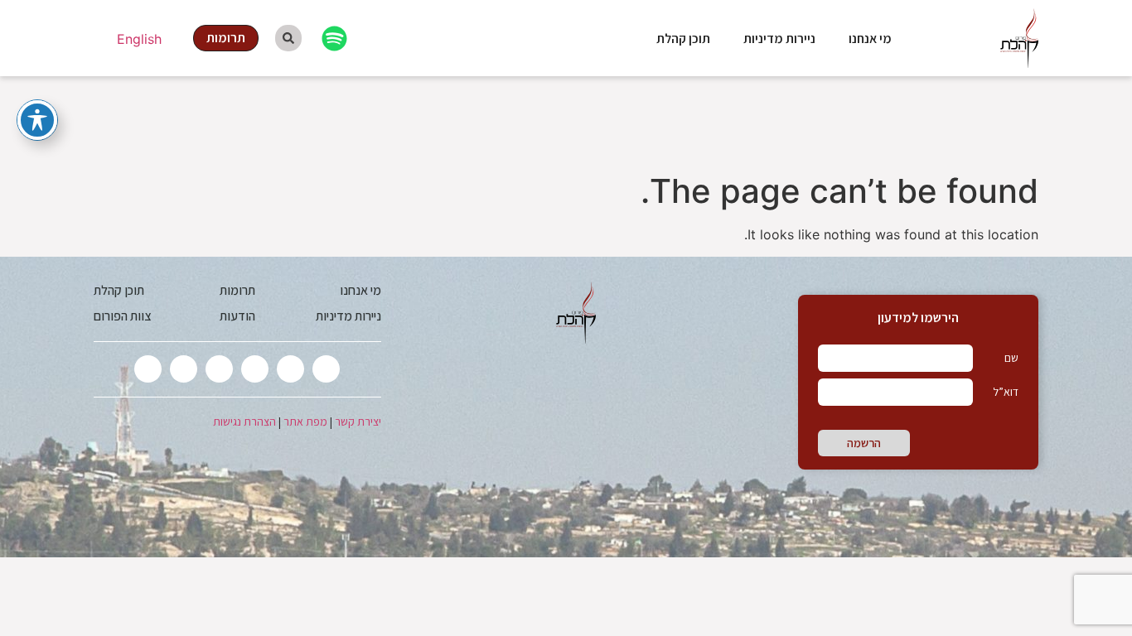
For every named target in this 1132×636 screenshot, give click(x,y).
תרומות (237, 290)
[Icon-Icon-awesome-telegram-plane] (148, 369)
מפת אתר (305, 421)
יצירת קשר (358, 421)
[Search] (288, 38)
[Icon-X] (326, 369)
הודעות (237, 316)
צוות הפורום (122, 316)
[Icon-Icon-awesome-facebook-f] (290, 369)
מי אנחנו (870, 38)
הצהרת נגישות (244, 421)
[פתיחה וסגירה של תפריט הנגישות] (37, 120)
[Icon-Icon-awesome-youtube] (219, 369)
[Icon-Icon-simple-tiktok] (183, 369)
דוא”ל (1005, 391)
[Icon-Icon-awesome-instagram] (254, 369)
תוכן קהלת (683, 38)
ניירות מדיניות (779, 38)
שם (1011, 357)
